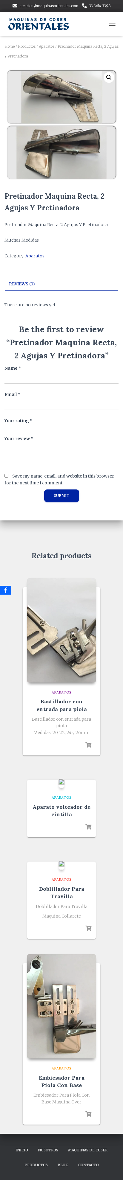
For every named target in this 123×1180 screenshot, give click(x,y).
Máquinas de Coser (87, 1150)
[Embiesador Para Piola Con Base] (61, 1006)
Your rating (18, 420)
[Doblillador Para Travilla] (61, 865)
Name (12, 368)
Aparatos (46, 46)
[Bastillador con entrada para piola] (61, 630)
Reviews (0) (22, 284)
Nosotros (48, 1150)
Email (12, 394)
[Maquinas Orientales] (41, 24)
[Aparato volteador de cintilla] (61, 783)
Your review (18, 438)
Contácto (88, 1165)
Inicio (22, 1150)
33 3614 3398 (100, 6)
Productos (27, 46)
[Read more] (88, 745)
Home (9, 46)
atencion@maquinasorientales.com (48, 6)
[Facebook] (5, 590)
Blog (63, 1165)
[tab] (61, 284)
